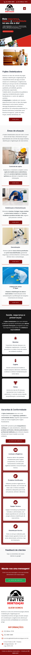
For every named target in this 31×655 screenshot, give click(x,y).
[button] (24, 8)
